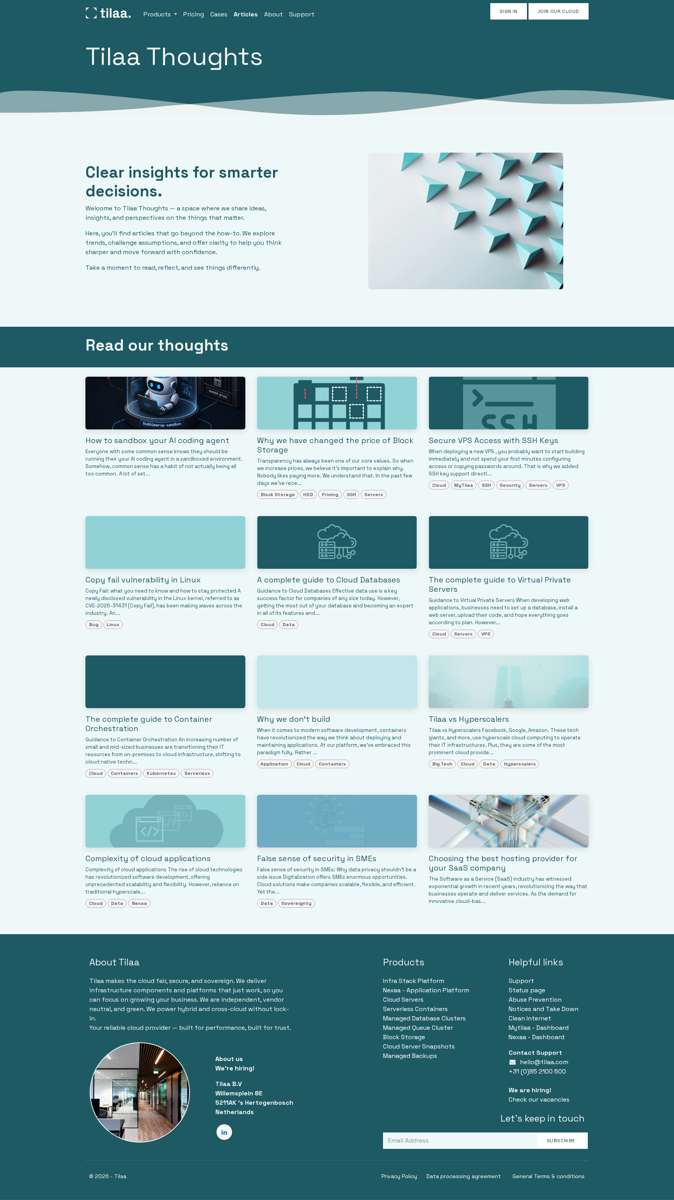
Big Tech (442, 764)
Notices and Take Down (543, 1009)
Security (510, 485)
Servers (373, 494)
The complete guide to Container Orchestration (148, 723)
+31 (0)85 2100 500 (537, 1071)
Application (274, 764)
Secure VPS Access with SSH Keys (493, 440)
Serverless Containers (415, 1009)
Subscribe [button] (561, 1141)
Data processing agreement (463, 1176)
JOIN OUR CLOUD (558, 11)
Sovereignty (296, 903)
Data (288, 624)
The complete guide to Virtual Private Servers (500, 584)
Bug (93, 624)
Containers (124, 773)
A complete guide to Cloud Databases (328, 579)
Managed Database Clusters (424, 1018)
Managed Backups (410, 1056)
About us (229, 1059)
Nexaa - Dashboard (536, 1037)
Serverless (197, 773)
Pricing (330, 494)
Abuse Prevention (535, 999)
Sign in (508, 11)
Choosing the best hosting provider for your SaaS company (503, 863)
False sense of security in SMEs (316, 858)
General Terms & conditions (549, 1176)
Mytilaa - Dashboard (539, 1028)
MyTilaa (463, 485)
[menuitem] (160, 13)
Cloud (439, 485)
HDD (308, 494)
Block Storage (278, 494)
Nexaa (139, 903)
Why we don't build (293, 719)
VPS (560, 485)
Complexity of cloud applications (148, 858)
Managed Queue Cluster (418, 1028)
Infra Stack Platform (413, 981)
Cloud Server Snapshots (419, 1046)
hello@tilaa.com (544, 1062)
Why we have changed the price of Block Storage (335, 445)
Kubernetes (161, 773)
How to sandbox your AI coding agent (157, 440)
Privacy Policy (399, 1176)
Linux (112, 624)
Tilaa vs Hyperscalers (469, 719)
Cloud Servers (403, 999)
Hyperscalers (520, 764)
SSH (351, 494)
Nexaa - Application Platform (426, 990)
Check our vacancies (539, 1099)
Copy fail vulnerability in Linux (143, 579)
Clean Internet (530, 1018)
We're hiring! (234, 1068)
